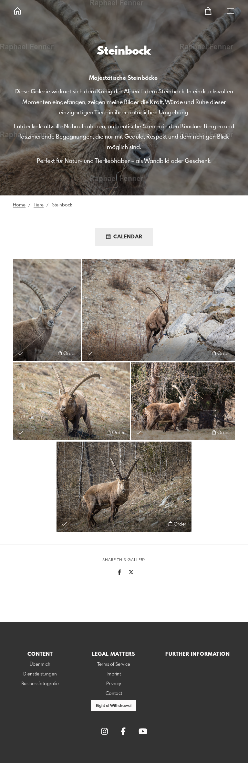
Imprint (114, 674)
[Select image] (21, 353)
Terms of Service (113, 664)
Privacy (113, 684)
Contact (114, 693)
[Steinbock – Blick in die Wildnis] (71, 401)
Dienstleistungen (40, 674)
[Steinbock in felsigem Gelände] (158, 310)
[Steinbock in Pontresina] (183, 401)
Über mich (40, 664)
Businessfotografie (40, 684)
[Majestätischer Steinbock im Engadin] (47, 310)
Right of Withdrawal (113, 706)
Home (19, 205)
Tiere (39, 205)
